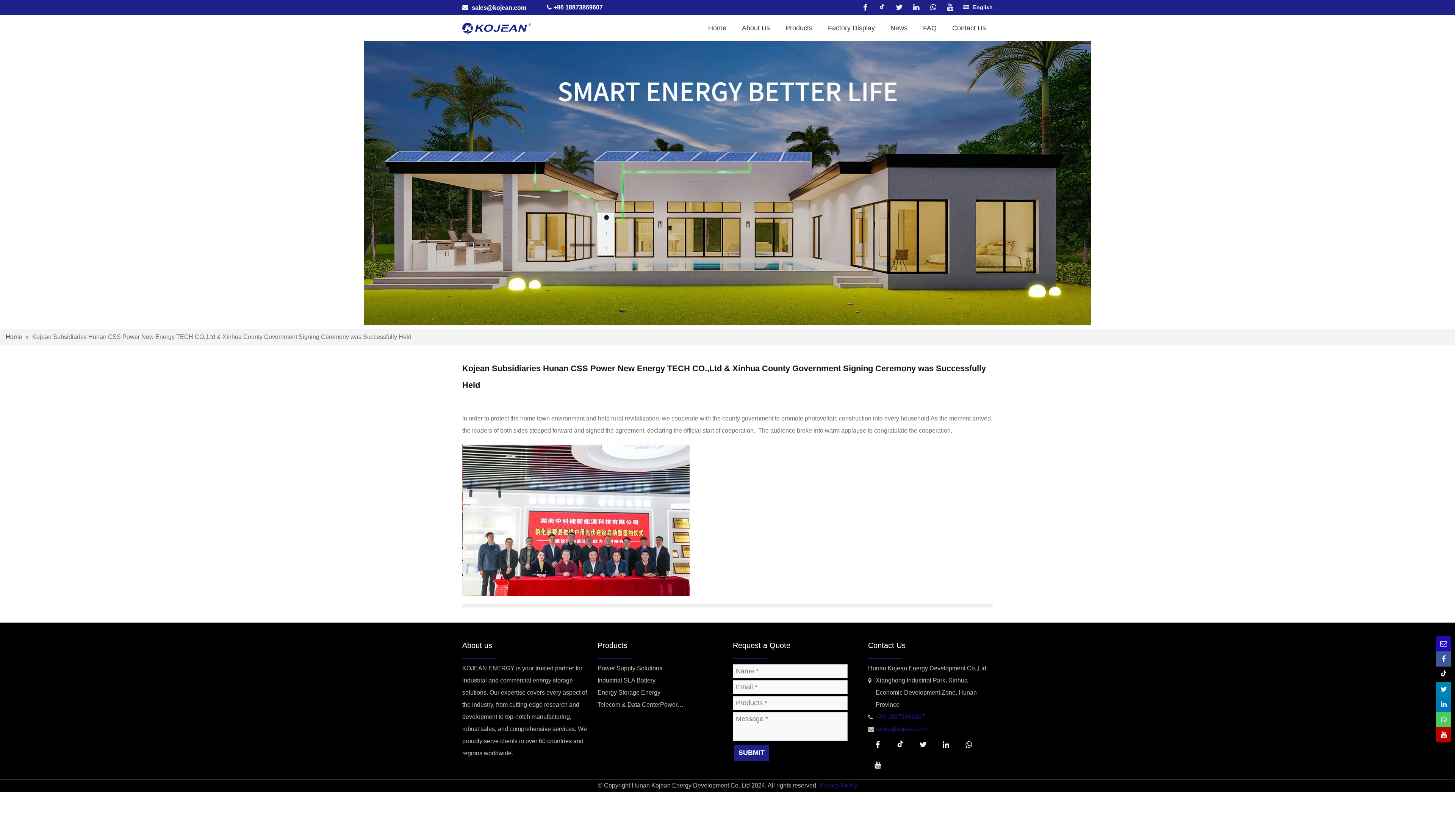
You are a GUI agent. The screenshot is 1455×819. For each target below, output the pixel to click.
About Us (756, 28)
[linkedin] (916, 7)
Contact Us (969, 28)
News (898, 28)
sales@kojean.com (499, 7)
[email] (1443, 643)
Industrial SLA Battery (627, 680)
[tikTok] (882, 7)
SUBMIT (751, 752)
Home (717, 28)
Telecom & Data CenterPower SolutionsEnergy (637, 706)
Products (798, 28)
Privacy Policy (838, 785)
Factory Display (851, 28)
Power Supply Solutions (630, 668)
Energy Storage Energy (629, 692)
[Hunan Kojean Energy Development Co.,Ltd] (496, 27)
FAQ (930, 28)
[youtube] (950, 7)
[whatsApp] (933, 7)
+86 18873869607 (900, 717)
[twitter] (899, 7)
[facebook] (865, 7)
